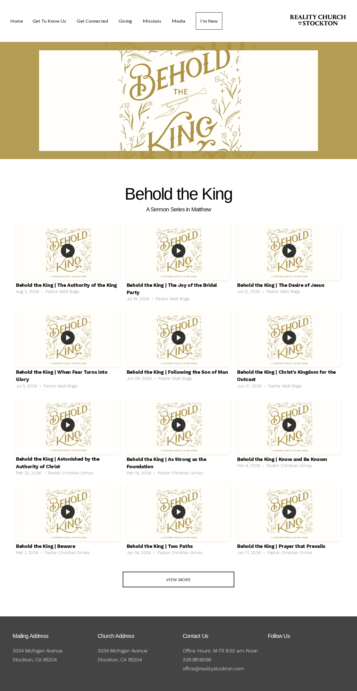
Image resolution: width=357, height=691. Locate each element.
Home (16, 20)
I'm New (209, 20)
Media (179, 20)
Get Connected (93, 20)
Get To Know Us (50, 20)
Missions (153, 20)
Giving (126, 20)
